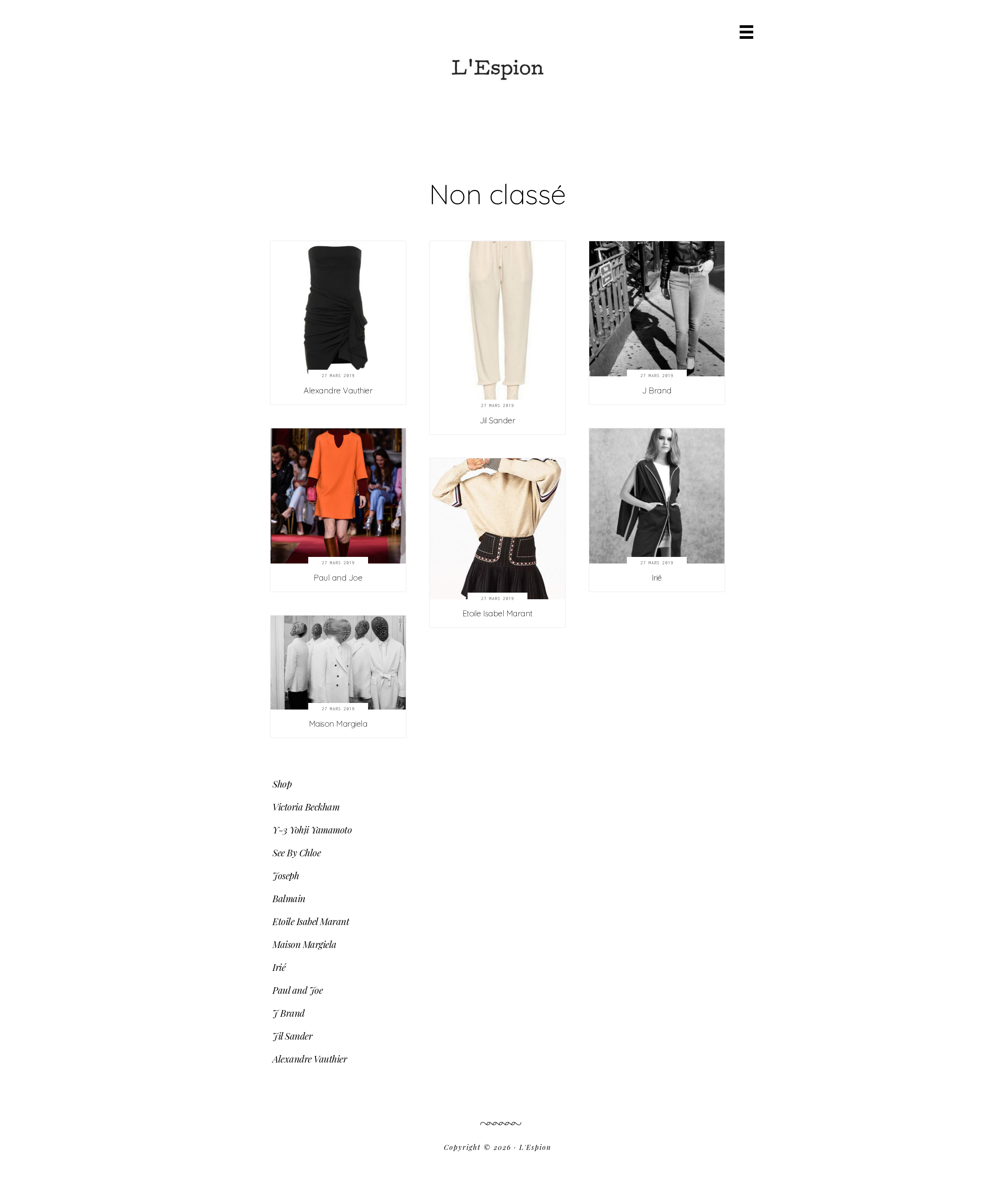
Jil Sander (497, 420)
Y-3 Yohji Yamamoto (312, 829)
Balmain (288, 898)
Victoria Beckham (305, 806)
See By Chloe (296, 852)
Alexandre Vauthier (338, 390)
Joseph (285, 875)
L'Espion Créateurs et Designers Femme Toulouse (497, 49)
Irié (657, 577)
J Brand (657, 390)
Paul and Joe (338, 577)
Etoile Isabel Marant (497, 613)
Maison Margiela (338, 723)
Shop (282, 783)
